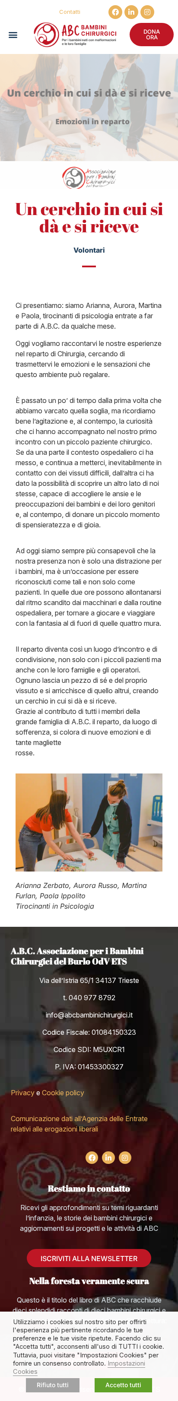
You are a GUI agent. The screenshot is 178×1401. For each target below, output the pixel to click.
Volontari (89, 250)
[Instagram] (147, 12)
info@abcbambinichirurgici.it (89, 1015)
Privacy (23, 1092)
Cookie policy (63, 1092)
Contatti (69, 11)
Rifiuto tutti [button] (53, 1384)
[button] (13, 35)
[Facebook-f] (115, 12)
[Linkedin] (131, 12)
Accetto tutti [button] (123, 1384)
